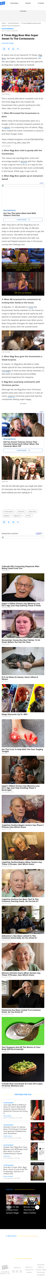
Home (4, 23)
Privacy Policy (41, 1270)
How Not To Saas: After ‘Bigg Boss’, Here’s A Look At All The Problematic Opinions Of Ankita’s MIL (15, 1170)
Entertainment (13, 23)
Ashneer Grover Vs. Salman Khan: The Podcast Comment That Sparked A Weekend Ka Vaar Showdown (15, 1130)
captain (6, 127)
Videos (28, 3)
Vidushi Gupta (7, 1136)
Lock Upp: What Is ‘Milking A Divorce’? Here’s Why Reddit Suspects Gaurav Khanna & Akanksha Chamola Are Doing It (15, 1109)
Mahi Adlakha (7, 1116)
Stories (41, 3)
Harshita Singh (8, 43)
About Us (28, 1267)
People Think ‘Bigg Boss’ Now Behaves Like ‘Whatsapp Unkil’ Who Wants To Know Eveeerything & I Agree (15, 1150)
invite (30, 307)
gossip (24, 161)
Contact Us (29, 1270)
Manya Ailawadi (8, 1176)
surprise (11, 396)
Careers (29, 1272)
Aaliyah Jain (6, 1156)
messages (6, 370)
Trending (14, 3)
